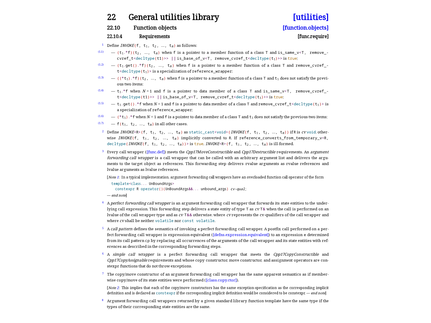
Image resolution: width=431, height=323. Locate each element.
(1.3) (100, 77)
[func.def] (155, 151)
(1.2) (100, 64)
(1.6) (100, 116)
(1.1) (100, 52)
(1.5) (100, 103)
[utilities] (311, 17)
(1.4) (100, 90)
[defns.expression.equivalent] (241, 234)
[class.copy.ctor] (221, 280)
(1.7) (100, 123)
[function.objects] (306, 27)
